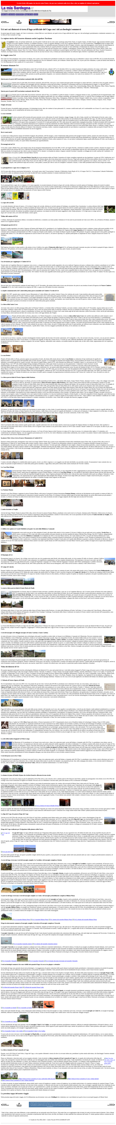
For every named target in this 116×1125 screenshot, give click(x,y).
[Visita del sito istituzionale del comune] (50, 24)
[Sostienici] (50, 1107)
